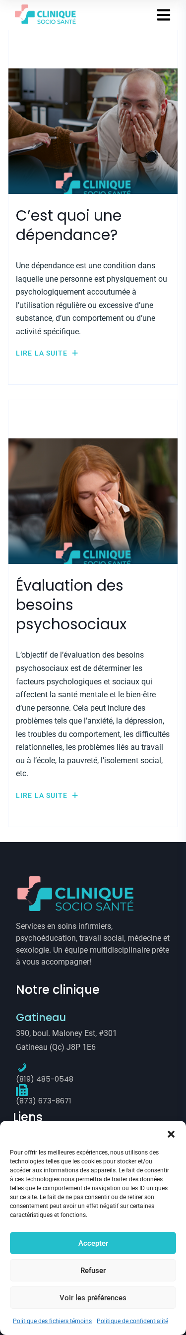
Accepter (93, 1243)
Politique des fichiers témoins (52, 1321)
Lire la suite (43, 353)
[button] (171, 1133)
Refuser (93, 1270)
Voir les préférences (93, 1297)
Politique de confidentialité (132, 1321)
